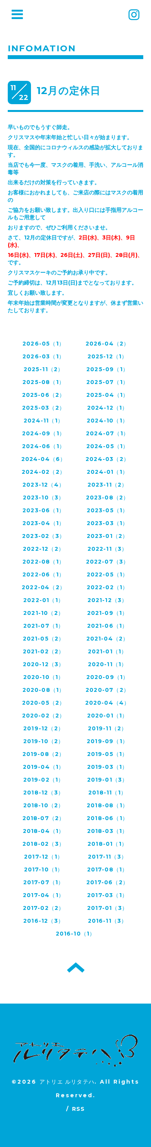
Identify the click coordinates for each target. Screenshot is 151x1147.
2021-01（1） (107, 651)
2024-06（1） (43, 446)
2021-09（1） (107, 612)
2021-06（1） (107, 625)
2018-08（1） (107, 805)
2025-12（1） (108, 356)
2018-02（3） (43, 843)
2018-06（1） (107, 818)
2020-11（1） (107, 664)
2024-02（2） (43, 471)
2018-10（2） (43, 805)
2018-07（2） (43, 818)
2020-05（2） (43, 702)
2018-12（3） (43, 792)
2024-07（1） (107, 433)
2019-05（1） (107, 754)
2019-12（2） (43, 728)
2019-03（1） (107, 766)
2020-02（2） (43, 715)
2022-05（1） (108, 574)
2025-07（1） (107, 382)
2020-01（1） (107, 715)
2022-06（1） (43, 574)
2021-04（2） (107, 638)
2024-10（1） (107, 420)
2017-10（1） (43, 869)
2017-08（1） (107, 869)
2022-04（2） (43, 587)
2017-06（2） (107, 882)
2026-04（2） (108, 343)
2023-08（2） (107, 497)
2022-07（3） (107, 561)
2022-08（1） (43, 561)
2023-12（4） (43, 484)
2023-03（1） (108, 523)
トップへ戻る (75, 967)
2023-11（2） (108, 484)
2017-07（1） (43, 882)
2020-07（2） (107, 689)
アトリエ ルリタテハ (66, 1081)
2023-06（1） (43, 510)
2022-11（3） (108, 548)
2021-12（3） (108, 600)
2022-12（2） (43, 548)
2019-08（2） (43, 754)
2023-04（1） (43, 523)
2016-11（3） (107, 920)
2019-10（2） (43, 741)
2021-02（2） (44, 651)
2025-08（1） (43, 382)
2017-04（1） (43, 895)
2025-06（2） (43, 394)
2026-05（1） (43, 343)
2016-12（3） (43, 920)
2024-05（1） (107, 446)
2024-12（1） (107, 407)
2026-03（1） (43, 356)
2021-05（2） (44, 638)
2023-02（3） (43, 535)
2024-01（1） (107, 471)
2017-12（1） (43, 856)
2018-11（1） (107, 792)
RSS (78, 1108)
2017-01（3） (107, 907)
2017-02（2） (44, 907)
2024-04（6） (43, 459)
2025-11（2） (44, 369)
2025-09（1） (107, 369)
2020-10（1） (43, 677)
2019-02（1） (43, 779)
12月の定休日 (69, 90)
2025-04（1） (107, 394)
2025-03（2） (43, 407)
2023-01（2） (108, 535)
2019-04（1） (44, 766)
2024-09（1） (43, 433)
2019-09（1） (107, 741)
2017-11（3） (107, 856)
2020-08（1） (43, 689)
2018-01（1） (107, 843)
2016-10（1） (76, 933)
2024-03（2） (107, 459)
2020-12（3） (44, 664)
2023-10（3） (44, 497)
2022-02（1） (108, 587)
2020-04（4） (107, 702)
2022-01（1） (43, 600)
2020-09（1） (107, 677)
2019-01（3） (107, 779)
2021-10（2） (43, 612)
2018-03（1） (107, 831)
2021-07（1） (43, 625)
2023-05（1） (108, 510)
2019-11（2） (107, 728)
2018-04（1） (44, 831)
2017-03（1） (107, 895)
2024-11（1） (43, 420)
